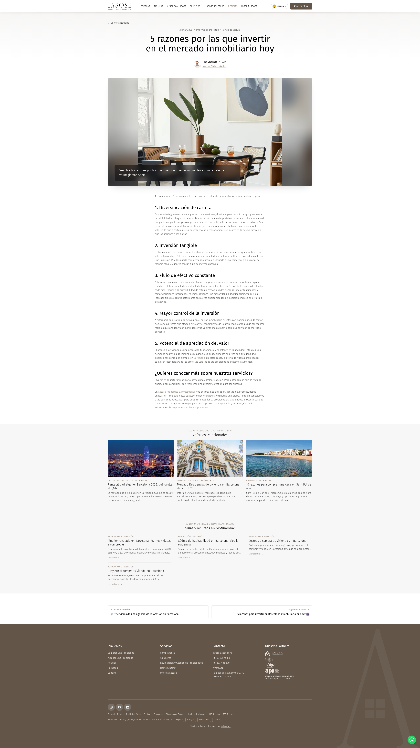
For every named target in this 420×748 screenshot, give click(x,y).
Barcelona (199, 357)
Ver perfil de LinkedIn (214, 66)
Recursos (113, 667)
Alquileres (165, 657)
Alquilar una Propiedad (120, 657)
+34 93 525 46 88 (221, 657)
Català (217, 719)
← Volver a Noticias (118, 22)
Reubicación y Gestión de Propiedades (181, 662)
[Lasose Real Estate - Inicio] (119, 6)
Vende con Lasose (176, 6)
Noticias (232, 6)
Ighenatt (226, 726)
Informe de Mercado (207, 29)
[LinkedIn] (127, 707)
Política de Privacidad (153, 714)
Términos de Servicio (175, 714)
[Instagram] (111, 707)
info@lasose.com (222, 652)
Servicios (195, 6)
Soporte (112, 672)
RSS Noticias (214, 714)
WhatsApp (218, 667)
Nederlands (204, 719)
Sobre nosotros (215, 6)
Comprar (145, 6)
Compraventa (167, 652)
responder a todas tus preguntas (190, 407)
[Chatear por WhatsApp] (412, 740)
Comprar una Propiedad (121, 652)
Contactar (301, 6)
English (179, 719)
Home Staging (168, 667)
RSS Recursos (229, 714)
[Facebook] (119, 707)
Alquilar (158, 6)
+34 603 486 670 (221, 662)
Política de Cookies (196, 714)
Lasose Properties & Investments (176, 391)
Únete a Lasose (249, 6)
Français (191, 719)
